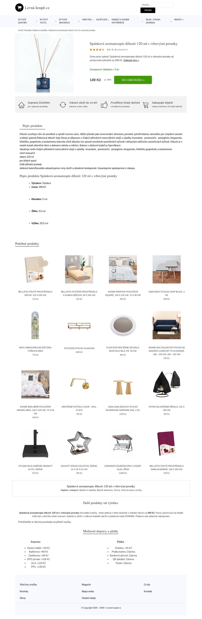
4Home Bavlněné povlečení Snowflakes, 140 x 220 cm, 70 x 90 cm (35, 410)
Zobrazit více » (131, 60)
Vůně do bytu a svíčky (131, 490)
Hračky (178, 20)
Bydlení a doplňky (40, 30)
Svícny (117, 490)
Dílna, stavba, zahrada (153, 21)
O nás (147, 584)
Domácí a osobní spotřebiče (120, 21)
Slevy (23, 598)
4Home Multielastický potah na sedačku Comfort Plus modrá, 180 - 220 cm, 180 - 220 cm (166, 351)
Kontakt (148, 591)
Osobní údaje (89, 598)
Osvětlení (101, 20)
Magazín (86, 584)
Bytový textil (44, 21)
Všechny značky (28, 584)
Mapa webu (88, 591)
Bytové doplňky (22, 21)
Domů (20, 30)
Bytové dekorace (64, 21)
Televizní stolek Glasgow (79, 348)
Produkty (27, 30)
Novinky (24, 591)
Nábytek (87, 20)
